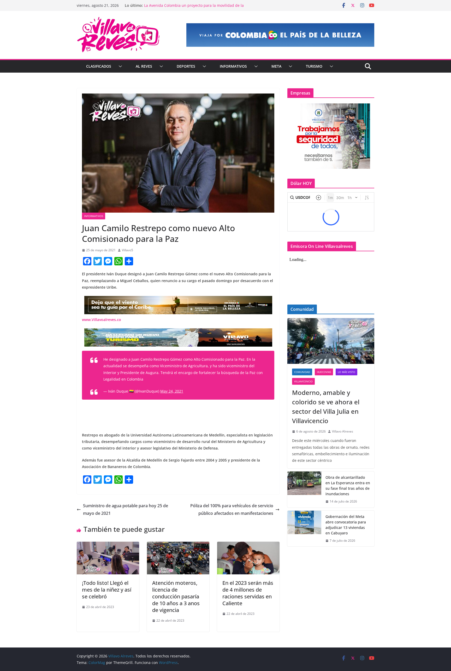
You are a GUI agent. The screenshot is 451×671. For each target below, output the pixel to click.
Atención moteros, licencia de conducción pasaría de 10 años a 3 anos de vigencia (176, 596)
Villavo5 (127, 250)
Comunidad (302, 372)
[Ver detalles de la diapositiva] (280, 35)
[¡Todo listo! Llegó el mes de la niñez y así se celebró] (108, 545)
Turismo (314, 66)
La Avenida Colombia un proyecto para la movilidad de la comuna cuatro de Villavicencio (194, 8)
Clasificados (98, 66)
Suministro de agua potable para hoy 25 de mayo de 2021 (125, 509)
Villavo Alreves (342, 431)
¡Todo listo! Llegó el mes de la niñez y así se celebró (106, 589)
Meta (276, 66)
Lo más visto (346, 372)
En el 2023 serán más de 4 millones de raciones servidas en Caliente (247, 593)
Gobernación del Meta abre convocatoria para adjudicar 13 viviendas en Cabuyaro (345, 524)
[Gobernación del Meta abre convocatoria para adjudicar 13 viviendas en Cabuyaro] (304, 529)
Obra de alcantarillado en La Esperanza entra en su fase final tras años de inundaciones (347, 485)
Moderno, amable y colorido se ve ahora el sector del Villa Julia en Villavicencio (325, 406)
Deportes (186, 66)
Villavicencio (303, 381)
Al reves (144, 66)
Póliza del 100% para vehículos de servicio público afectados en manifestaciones (231, 509)
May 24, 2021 (171, 391)
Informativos (233, 66)
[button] (119, 66)
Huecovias (324, 372)
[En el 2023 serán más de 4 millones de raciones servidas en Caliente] (248, 545)
